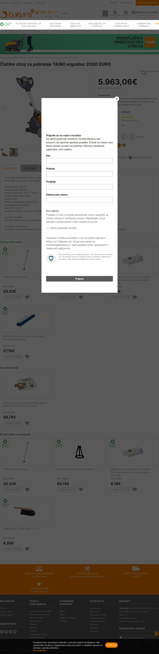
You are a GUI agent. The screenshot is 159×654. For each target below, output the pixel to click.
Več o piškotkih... (40, 650)
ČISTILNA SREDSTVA (75, 24)
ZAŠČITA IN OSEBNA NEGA (121, 24)
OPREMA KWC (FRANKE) (144, 24)
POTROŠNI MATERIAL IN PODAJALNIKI (28, 24)
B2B (157, 23)
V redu (111, 645)
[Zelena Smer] (6, 24)
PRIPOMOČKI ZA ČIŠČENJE (96, 24)
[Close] (116, 98)
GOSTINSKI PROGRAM (55, 24)
